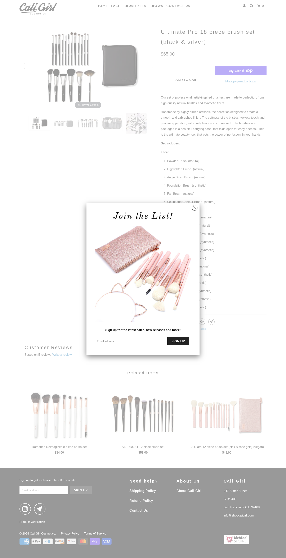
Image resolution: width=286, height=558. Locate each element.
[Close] (194, 206)
